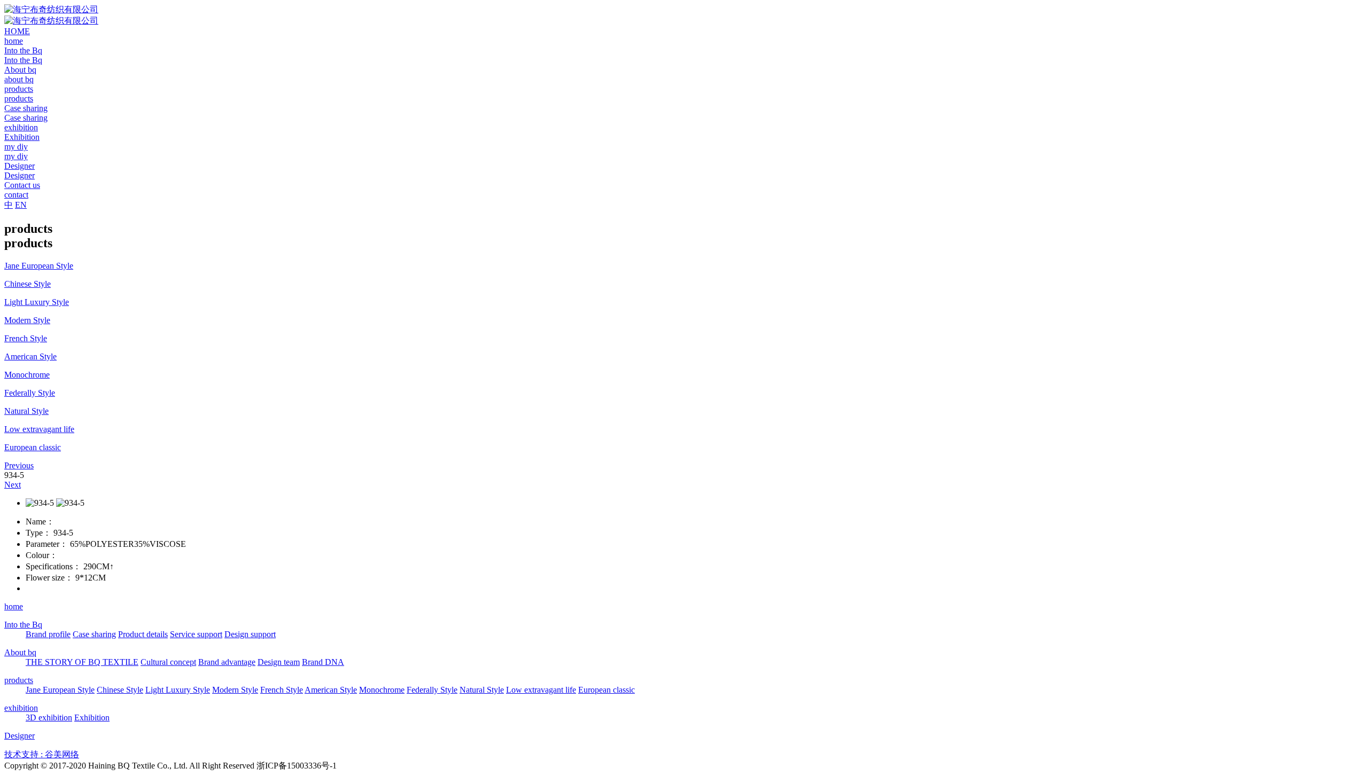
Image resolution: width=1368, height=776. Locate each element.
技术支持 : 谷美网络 (41, 754)
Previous (19, 465)
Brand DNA (323, 662)
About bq (20, 652)
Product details (143, 634)
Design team (279, 662)
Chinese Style (120, 689)
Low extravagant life (541, 689)
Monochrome (382, 689)
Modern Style (235, 689)
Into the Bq (23, 624)
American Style (331, 689)
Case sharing (94, 634)
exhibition (21, 707)
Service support (196, 634)
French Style (281, 689)
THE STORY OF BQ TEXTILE (82, 662)
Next (12, 484)
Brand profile (48, 634)
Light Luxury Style (177, 689)
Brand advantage (226, 662)
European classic (606, 689)
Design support (250, 634)
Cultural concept (168, 662)
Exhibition (92, 717)
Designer (19, 735)
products (18, 680)
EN (21, 204)
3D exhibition (49, 717)
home (13, 606)
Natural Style (482, 689)
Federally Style (432, 689)
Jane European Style (60, 689)
